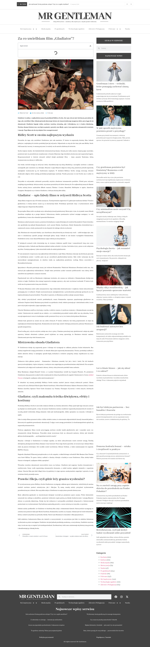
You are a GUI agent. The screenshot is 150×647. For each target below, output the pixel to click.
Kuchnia (104, 557)
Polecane (112, 29)
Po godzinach (59, 29)
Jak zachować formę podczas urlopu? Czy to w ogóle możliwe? (49, 4)
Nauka (127, 29)
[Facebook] (115, 596)
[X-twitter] (127, 596)
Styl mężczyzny (26, 29)
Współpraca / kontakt (103, 637)
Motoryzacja (105, 565)
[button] (90, 46)
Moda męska (46, 29)
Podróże (104, 574)
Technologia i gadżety (77, 29)
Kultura (103, 560)
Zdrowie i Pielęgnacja (96, 29)
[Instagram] (121, 596)
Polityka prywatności (46, 637)
